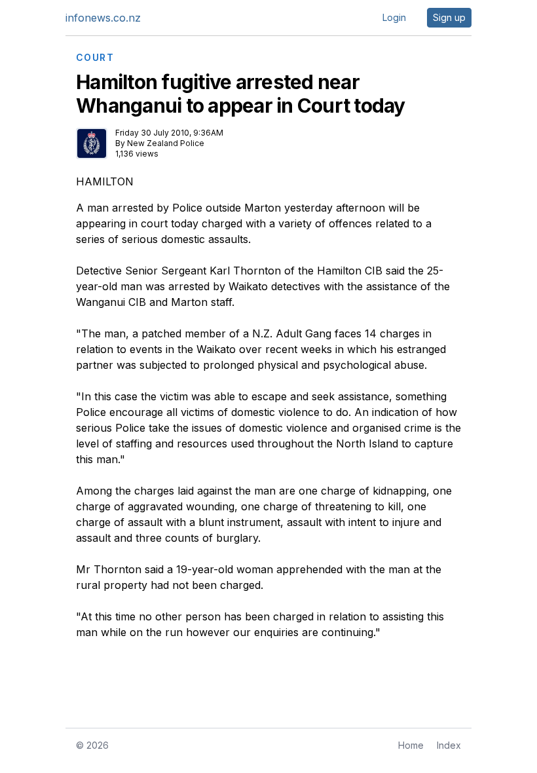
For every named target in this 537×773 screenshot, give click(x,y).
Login (394, 17)
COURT (95, 57)
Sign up (449, 17)
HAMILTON (105, 181)
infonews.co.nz (103, 17)
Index (449, 745)
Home (411, 745)
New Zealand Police (165, 143)
